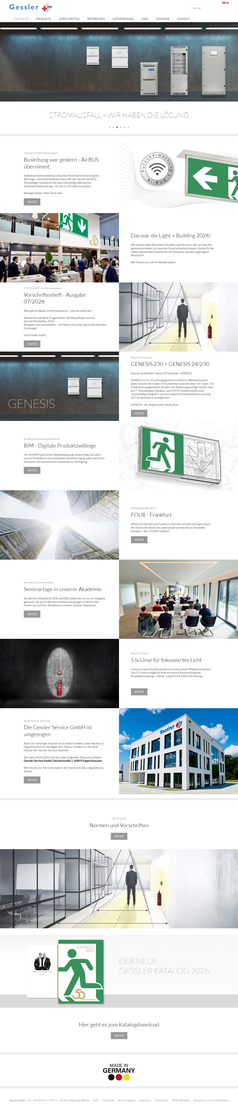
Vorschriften (69, 19)
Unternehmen (123, 19)
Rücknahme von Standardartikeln (211, 1100)
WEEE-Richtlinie (181, 1100)
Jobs (144, 19)
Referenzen (96, 19)
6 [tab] (128, 127)
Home (86, 1100)
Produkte (43, 19)
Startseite (21, 19)
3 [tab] (117, 127)
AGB (95, 1100)
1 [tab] (110, 127)
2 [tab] (113, 127)
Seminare (163, 19)
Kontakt (183, 19)
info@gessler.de (75, 1100)
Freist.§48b (108, 1100)
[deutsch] (223, 2)
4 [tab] (121, 127)
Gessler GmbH (17, 1100)
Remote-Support (127, 1100)
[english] (227, 2)
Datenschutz (161, 1100)
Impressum (145, 1100)
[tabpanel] (119, 73)
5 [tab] (125, 127)
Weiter (32, 201)
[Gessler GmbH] (30, 7)
